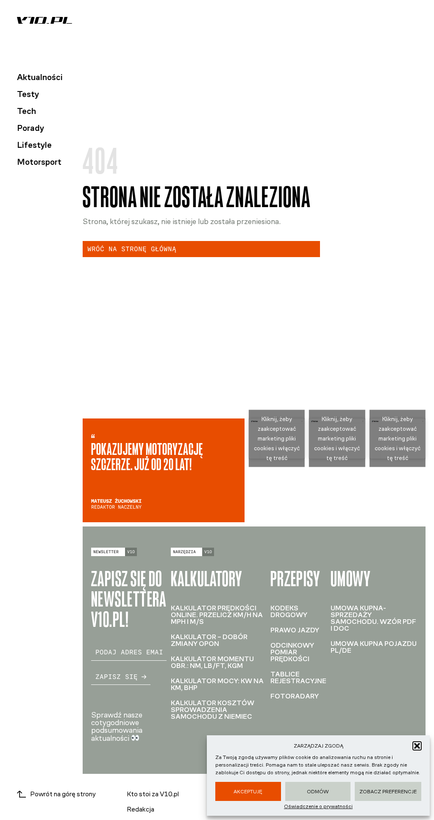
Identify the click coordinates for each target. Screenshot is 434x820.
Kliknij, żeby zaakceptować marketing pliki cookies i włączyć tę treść (277, 439)
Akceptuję (248, 792)
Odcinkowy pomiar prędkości (292, 652)
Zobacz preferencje (388, 792)
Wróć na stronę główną (131, 249)
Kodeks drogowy (288, 611)
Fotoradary (294, 696)
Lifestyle (34, 145)
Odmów (318, 792)
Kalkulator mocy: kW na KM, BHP (217, 684)
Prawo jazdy (294, 630)
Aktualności (40, 77)
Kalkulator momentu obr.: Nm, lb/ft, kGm (212, 662)
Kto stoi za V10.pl (153, 794)
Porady (30, 128)
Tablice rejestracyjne (298, 677)
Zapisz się (116, 677)
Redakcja (140, 809)
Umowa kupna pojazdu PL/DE (374, 647)
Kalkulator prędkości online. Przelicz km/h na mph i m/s (217, 615)
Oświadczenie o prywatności (318, 806)
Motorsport (39, 162)
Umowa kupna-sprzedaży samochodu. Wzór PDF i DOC (373, 618)
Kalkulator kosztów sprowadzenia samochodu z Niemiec (212, 709)
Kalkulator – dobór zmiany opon (209, 640)
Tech (26, 111)
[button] (417, 746)
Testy (28, 94)
